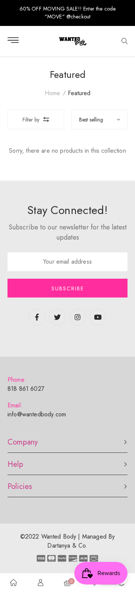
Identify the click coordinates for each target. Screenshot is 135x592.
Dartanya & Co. (67, 545)
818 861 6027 (26, 388)
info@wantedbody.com (37, 414)
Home (52, 93)
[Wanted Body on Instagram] (77, 317)
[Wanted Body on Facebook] (37, 317)
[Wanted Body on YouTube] (98, 317)
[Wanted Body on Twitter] (57, 317)
